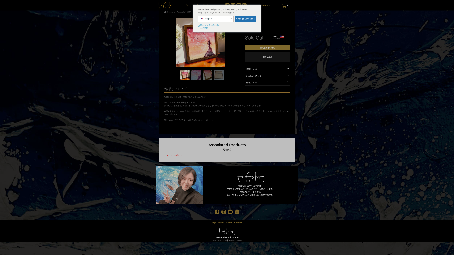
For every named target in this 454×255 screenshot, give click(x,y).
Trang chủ (171, 12)
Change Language (245, 19)
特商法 (239, 240)
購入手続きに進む (267, 47)
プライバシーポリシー (219, 240)
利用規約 (232, 240)
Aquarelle (181, 12)
